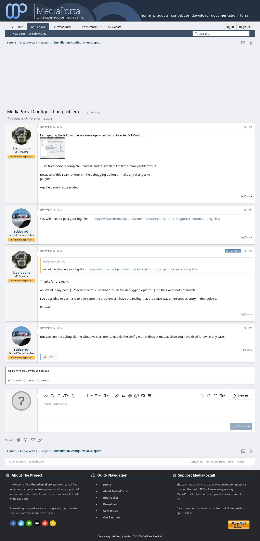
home (146, 15)
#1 (250, 126)
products (161, 15)
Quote (248, 196)
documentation (224, 15)
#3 (250, 251)
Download (110, 504)
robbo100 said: (52, 261)
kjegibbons (16, 118)
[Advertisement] (129, 78)
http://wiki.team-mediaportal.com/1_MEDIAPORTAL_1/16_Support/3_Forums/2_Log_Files (156, 219)
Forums (40, 27)
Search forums (37, 33)
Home (19, 27)
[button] (75, 26)
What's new (64, 27)
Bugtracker (110, 498)
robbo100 (21, 231)
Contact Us (110, 511)
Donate (116, 27)
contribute (180, 15)
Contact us (196, 461)
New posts (19, 33)
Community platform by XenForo (130, 536)
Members (92, 27)
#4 (250, 328)
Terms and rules (215, 461)
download (200, 15)
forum (245, 15)
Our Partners (111, 517)
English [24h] (36, 461)
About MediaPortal (115, 491)
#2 (250, 210)
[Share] (245, 127)
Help (231, 461)
